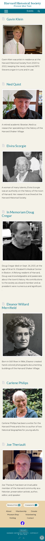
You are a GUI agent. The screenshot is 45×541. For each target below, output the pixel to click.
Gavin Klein (15, 19)
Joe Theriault (16, 444)
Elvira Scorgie (16, 146)
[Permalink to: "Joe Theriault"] (22, 464)
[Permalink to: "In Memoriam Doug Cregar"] (22, 240)
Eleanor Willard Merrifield (15, 306)
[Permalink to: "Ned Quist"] (22, 104)
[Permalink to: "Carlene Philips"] (22, 403)
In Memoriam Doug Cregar (18, 214)
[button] (6, 11)
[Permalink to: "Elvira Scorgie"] (22, 167)
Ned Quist (14, 84)
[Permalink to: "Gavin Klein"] (22, 39)
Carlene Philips (17, 383)
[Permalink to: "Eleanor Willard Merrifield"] (22, 334)
